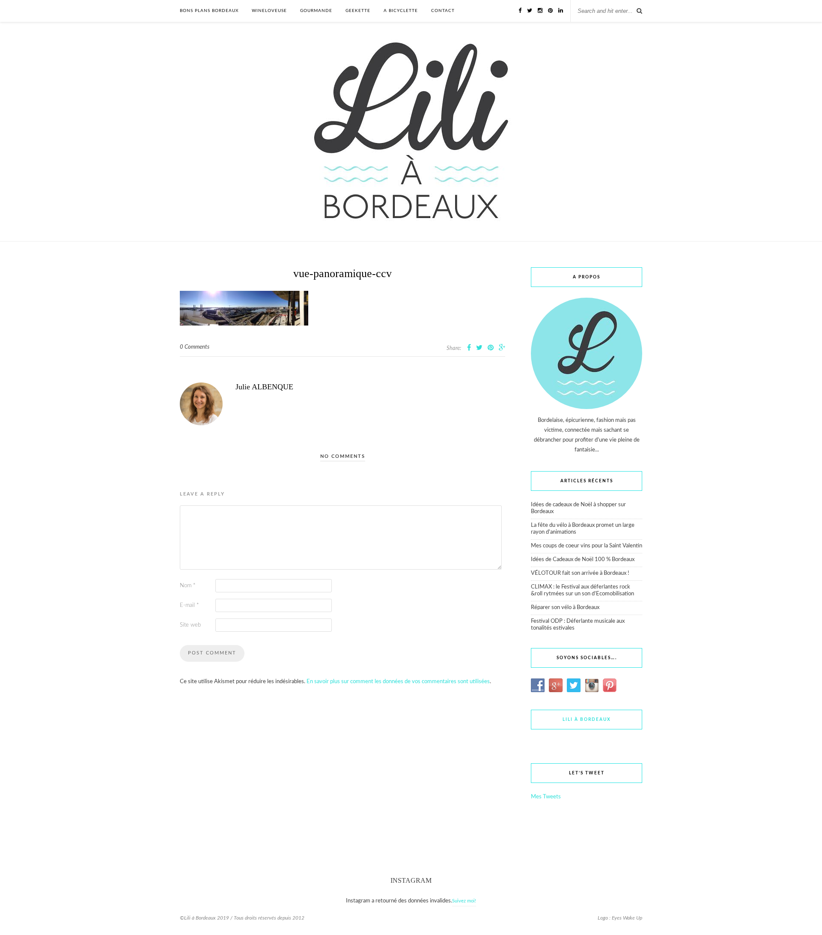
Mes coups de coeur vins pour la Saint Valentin (586, 546)
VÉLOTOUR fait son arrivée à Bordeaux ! (580, 573)
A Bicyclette (401, 11)
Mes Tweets (546, 797)
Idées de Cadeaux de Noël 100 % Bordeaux (582, 559)
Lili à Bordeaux (587, 719)
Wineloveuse (269, 11)
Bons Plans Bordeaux (209, 11)
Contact (443, 11)
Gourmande (316, 11)
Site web (190, 625)
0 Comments (194, 347)
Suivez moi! (464, 901)
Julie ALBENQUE (264, 386)
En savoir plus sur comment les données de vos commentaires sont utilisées (398, 681)
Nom (188, 585)
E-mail (189, 605)
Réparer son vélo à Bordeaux (565, 607)
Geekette (357, 11)
